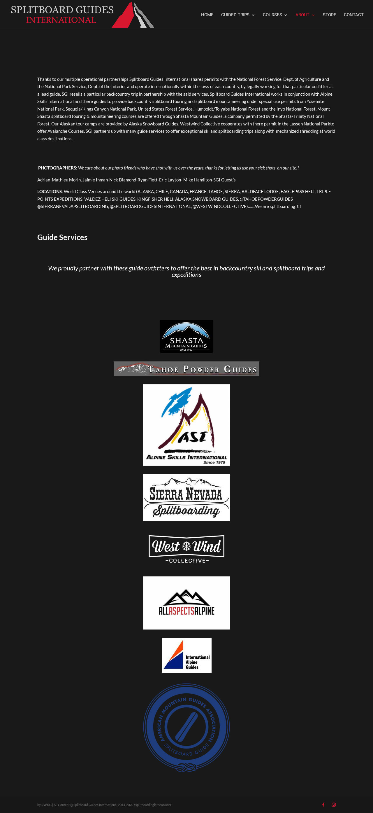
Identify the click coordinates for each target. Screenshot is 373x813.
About (302, 15)
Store (329, 15)
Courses (272, 15)
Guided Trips (235, 15)
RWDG (46, 805)
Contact (354, 15)
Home (207, 15)
